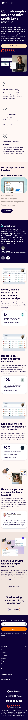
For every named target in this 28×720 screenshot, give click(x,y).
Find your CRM (14, 586)
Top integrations (6, 674)
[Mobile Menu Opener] (25, 2)
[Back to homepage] (7, 2)
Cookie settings (12, 713)
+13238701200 (21, 712)
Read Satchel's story (10, 457)
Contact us (4, 650)
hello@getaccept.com (10, 712)
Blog (2, 661)
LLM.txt (19, 713)
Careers (3, 658)
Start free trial (14, 609)
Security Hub (5, 679)
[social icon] (7, 701)
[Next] (8, 258)
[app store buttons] (9, 696)
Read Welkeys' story (10, 390)
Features (4, 669)
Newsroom (4, 663)
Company (4, 646)
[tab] (12, 175)
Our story (4, 655)
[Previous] (3, 258)
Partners (3, 652)
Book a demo (14, 46)
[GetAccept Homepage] (14, 691)
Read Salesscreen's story (11, 322)
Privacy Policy (4, 713)
